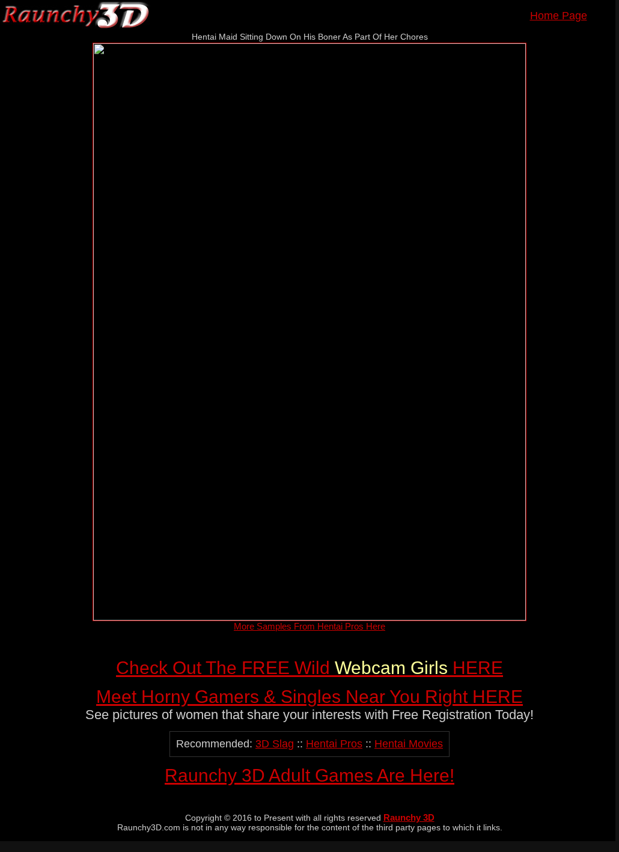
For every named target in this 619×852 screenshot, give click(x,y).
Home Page (558, 16)
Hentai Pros (334, 744)
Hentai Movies (408, 744)
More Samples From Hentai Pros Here (309, 626)
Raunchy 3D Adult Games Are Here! (309, 775)
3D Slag (274, 744)
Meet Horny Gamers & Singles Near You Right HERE (309, 696)
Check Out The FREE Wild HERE (309, 668)
